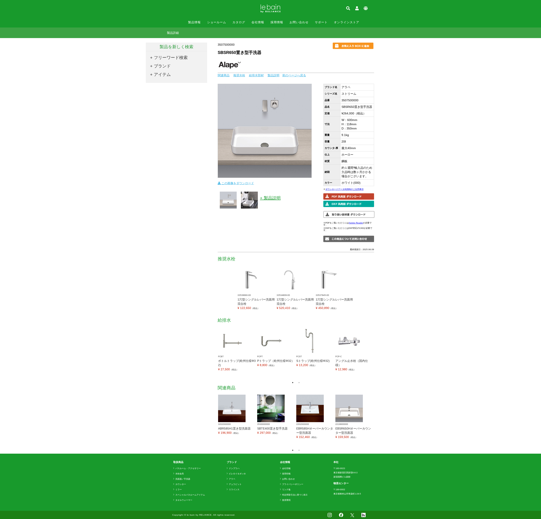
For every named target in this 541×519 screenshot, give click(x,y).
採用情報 (276, 22)
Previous (214, 353)
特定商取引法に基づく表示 (294, 495)
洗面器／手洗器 (182, 479)
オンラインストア (346, 22)
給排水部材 (256, 75)
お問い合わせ (299, 22)
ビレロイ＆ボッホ (237, 473)
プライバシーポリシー (292, 484)
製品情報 (194, 22)
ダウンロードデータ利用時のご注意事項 (344, 189)
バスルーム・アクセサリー (188, 468)
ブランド (162, 66)
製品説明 (273, 75)
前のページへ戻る (294, 75)
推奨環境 (286, 500)
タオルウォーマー (183, 500)
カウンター (180, 484)
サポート (321, 22)
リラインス (234, 489)
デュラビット (235, 484)
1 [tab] (293, 382)
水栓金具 (179, 473)
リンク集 (286, 489)
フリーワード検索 (171, 57)
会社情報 (257, 22)
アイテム (162, 74)
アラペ (232, 479)
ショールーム (216, 22)
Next (377, 353)
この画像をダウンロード (237, 183)
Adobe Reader (356, 223)
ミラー (178, 489)
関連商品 (224, 75)
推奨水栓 (239, 75)
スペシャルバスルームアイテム (190, 495)
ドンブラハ (234, 468)
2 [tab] (299, 382)
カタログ (238, 22)
